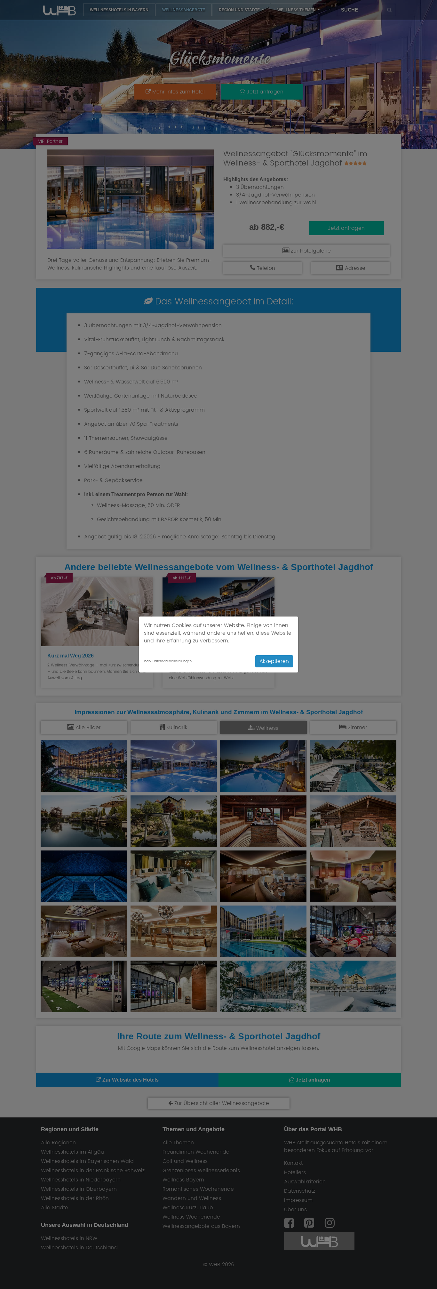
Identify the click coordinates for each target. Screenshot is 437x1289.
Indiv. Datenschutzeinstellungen (168, 661)
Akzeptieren (274, 661)
